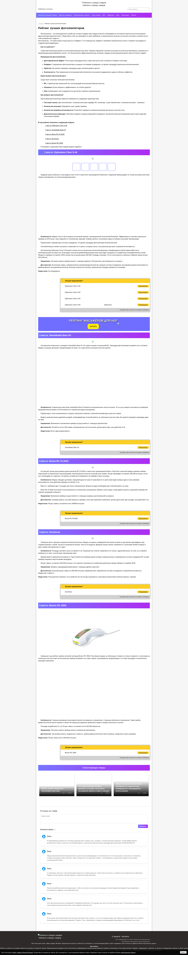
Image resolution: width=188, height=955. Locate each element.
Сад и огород (96, 15)
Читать (93, 326)
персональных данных (149, 943)
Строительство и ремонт (82, 15)
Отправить (143, 826)
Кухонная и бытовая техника (47, 15)
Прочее (133, 15)
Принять (183, 952)
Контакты (125, 937)
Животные (111, 15)
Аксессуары (125, 15)
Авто (103, 15)
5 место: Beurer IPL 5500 (54, 143)
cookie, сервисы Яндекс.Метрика (51, 943)
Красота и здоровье (65, 15)
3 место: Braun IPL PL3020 (54, 134)
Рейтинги (42, 9)
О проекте (116, 937)
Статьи (49, 9)
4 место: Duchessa (52, 139)
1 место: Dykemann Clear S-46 (56, 125)
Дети (117, 15)
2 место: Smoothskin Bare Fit (55, 130)
